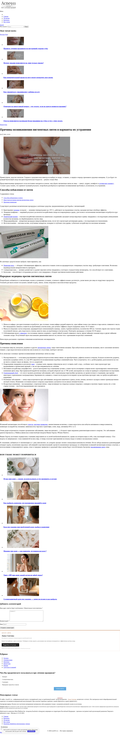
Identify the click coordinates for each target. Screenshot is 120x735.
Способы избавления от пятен (13, 198)
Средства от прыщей (10, 667)
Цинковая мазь (9, 265)
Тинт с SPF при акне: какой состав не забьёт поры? (23, 575)
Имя (1, 624)
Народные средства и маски (10, 685)
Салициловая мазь (7, 679)
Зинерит (4, 677)
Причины (6, 662)
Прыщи (6, 665)
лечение (16, 210)
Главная (6, 16)
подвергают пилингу (106, 183)
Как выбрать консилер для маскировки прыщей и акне (25, 503)
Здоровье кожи (8, 660)
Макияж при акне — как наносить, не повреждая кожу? (25, 551)
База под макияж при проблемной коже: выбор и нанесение (26, 527)
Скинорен (5, 682)
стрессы (30, 424)
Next (6, 34)
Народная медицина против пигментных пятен (18, 200)
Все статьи (7, 22)
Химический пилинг (11, 216)
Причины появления (10, 202)
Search (2, 25)
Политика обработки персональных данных (17, 724)
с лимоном (23, 333)
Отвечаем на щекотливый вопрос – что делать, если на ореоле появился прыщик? (35, 106)
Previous (2, 34)
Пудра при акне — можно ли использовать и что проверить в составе (30, 479)
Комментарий (4, 621)
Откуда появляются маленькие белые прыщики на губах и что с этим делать (33, 121)
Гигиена (6, 658)
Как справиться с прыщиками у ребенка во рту (22, 92)
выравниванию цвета (98, 447)
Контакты (6, 20)
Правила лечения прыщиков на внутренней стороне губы (26, 48)
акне (33, 364)
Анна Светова (72, 699)
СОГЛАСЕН (31, 731)
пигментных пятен (44, 347)
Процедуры (7, 664)
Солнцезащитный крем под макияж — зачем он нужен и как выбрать (30, 599)
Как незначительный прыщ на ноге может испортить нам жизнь (28, 77)
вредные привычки (41, 424)
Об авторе (7, 18)
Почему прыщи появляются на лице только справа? (24, 63)
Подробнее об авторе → (10, 645)
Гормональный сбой (11, 373)
